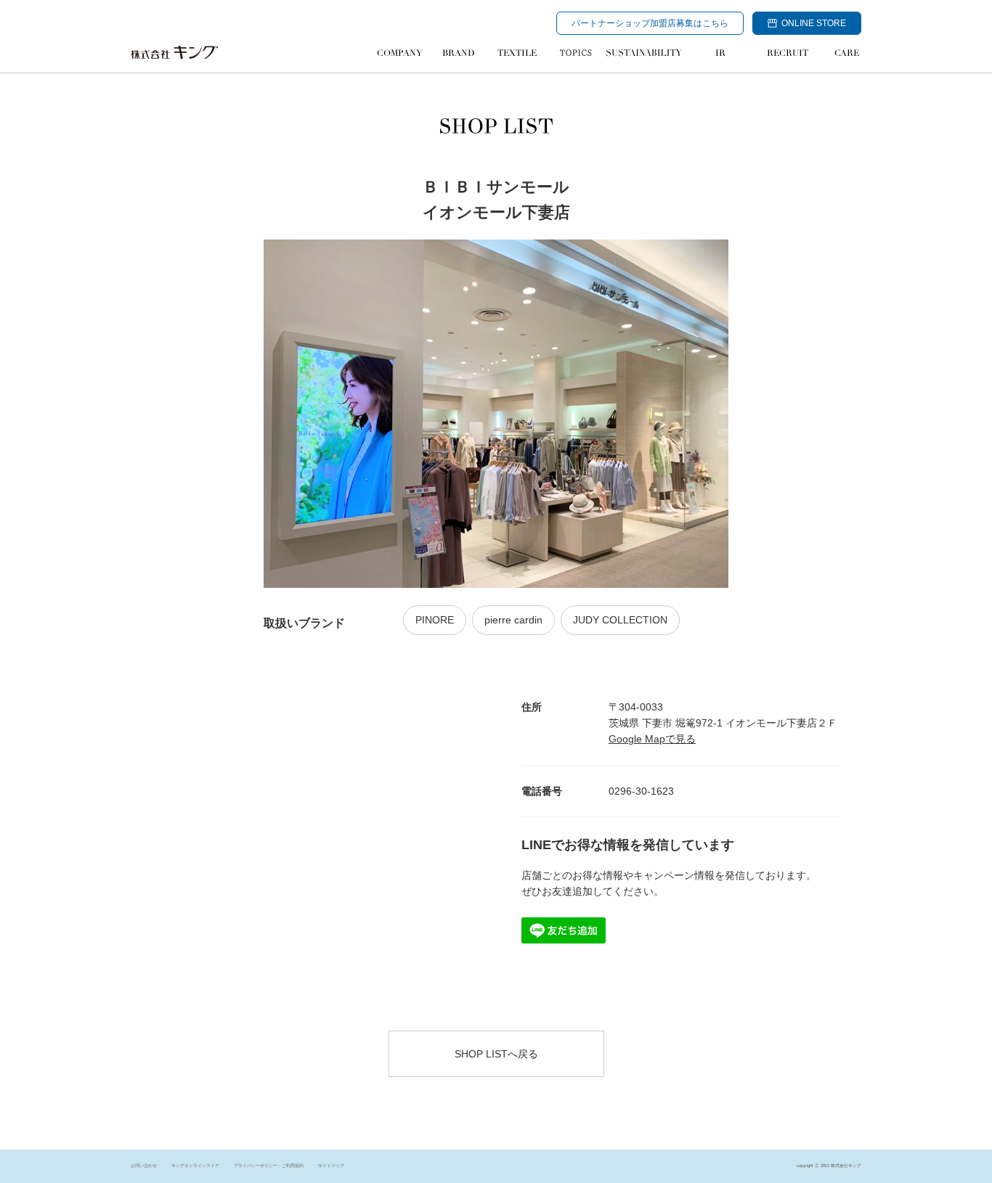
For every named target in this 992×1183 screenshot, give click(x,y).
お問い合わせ (144, 1165)
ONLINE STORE (813, 23)
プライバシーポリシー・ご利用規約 (269, 1165)
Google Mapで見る (652, 739)
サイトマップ (331, 1165)
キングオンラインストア (195, 1165)
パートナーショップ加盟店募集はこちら (650, 23)
